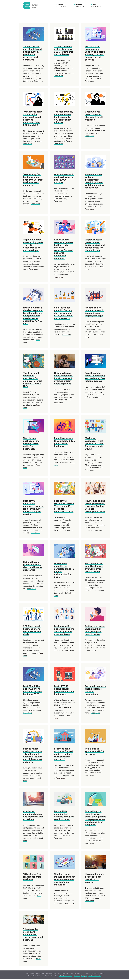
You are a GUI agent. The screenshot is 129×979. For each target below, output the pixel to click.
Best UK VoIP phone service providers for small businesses (64, 690)
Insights (84, 976)
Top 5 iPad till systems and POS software (94, 751)
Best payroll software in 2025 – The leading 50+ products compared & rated (64, 506)
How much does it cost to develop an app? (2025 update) (64, 178)
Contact (77, 976)
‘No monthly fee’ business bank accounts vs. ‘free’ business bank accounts (33, 179)
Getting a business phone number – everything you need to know (95, 630)
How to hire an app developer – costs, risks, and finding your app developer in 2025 (95, 506)
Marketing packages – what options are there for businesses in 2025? (94, 443)
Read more (38, 81)
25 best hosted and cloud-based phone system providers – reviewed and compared (32, 53)
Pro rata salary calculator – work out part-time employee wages (94, 311)
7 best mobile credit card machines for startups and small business (33, 934)
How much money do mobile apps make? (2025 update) (95, 878)
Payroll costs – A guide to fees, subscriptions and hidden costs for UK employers (95, 245)
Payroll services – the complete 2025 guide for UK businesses (64, 442)
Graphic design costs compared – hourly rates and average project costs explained (63, 378)
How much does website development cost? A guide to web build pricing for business (94, 181)
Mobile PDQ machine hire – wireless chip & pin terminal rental (64, 815)
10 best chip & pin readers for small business (32, 877)
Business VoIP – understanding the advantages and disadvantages (64, 630)
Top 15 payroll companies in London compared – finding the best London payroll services (95, 53)
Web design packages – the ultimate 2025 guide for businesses (31, 443)
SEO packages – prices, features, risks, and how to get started (32, 566)
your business (61, 5)
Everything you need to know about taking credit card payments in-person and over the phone (95, 818)
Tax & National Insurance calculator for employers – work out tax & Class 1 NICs (32, 380)
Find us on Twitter (94, 976)
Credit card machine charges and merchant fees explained (33, 815)
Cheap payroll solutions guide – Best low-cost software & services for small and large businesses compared (63, 249)
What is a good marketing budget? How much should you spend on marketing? (64, 879)
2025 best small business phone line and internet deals (32, 630)
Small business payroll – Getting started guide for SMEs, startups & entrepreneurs (63, 313)
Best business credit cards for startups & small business (94, 115)
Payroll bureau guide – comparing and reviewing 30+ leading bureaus (95, 377)
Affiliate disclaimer (65, 976)
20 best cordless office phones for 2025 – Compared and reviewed (63, 50)
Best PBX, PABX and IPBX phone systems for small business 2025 (32, 690)
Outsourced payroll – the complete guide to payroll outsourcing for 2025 (64, 570)
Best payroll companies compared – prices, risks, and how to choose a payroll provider (33, 507)
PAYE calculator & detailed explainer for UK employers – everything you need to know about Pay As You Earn (33, 315)
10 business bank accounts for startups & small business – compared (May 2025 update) (32, 118)
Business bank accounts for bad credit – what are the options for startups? (63, 754)
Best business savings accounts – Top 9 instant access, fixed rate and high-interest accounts (32, 755)
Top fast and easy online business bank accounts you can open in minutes (63, 117)
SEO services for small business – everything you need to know (94, 567)
